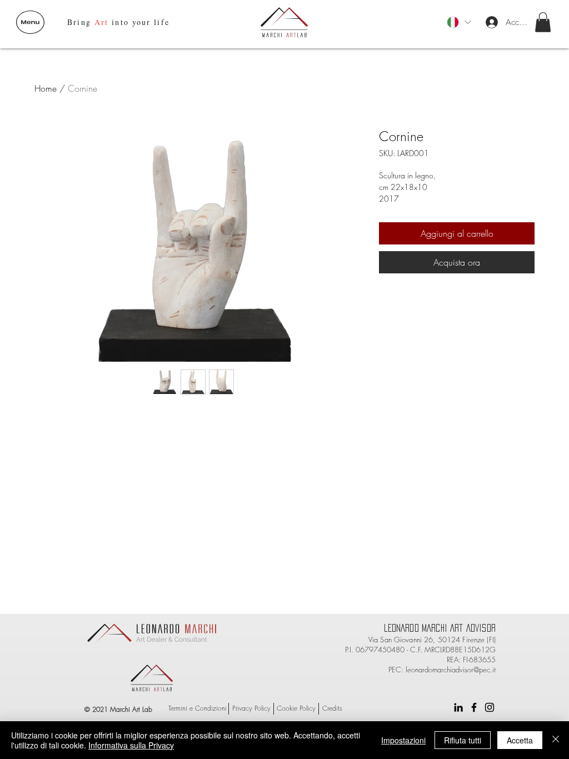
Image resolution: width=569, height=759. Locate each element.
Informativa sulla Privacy (131, 745)
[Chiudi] (555, 740)
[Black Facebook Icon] (474, 707)
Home (45, 88)
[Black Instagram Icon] (489, 707)
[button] (30, 22)
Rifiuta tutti (462, 740)
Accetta (520, 740)
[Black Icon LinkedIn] (458, 707)
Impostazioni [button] (403, 740)
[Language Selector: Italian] (458, 22)
